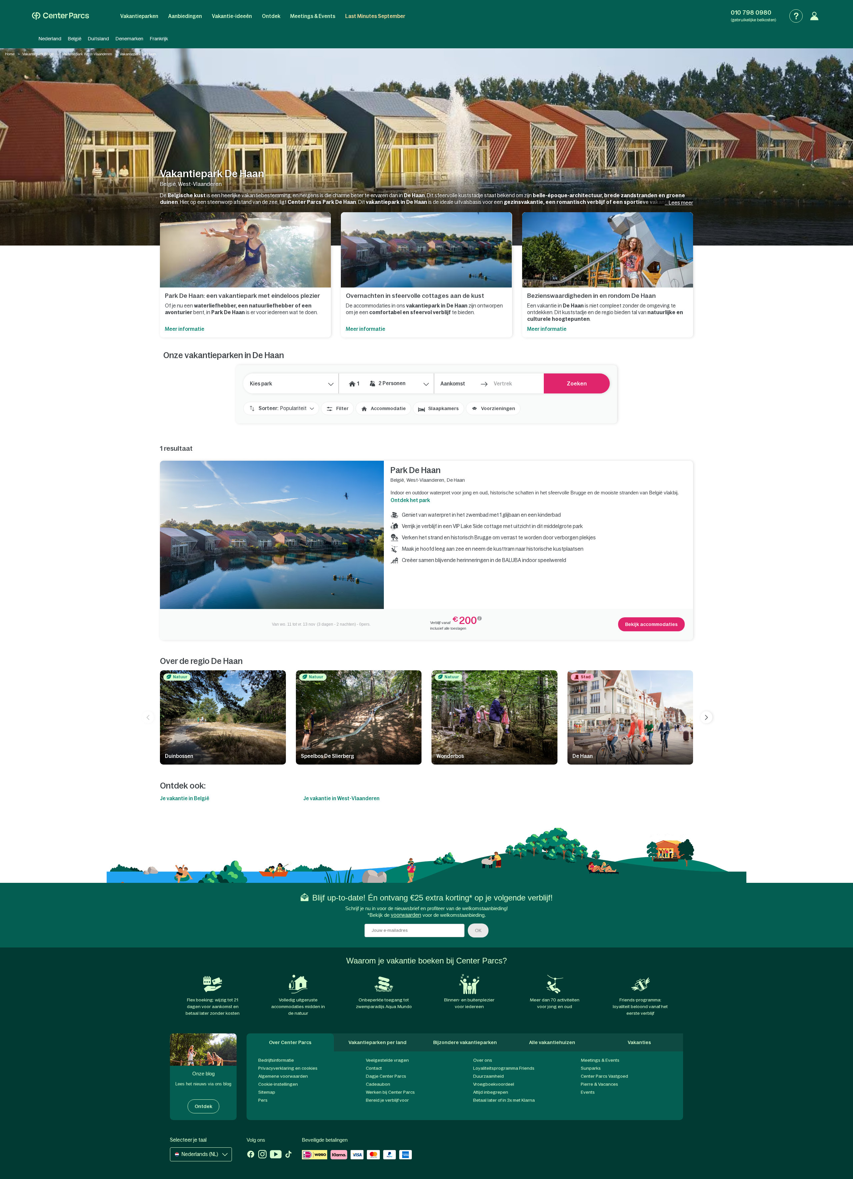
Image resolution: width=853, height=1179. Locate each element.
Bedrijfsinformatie (276, 1060)
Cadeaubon (378, 1084)
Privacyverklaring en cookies (288, 1068)
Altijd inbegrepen (490, 1092)
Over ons (482, 1060)
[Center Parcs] (60, 16)
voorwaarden (406, 915)
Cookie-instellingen (278, 1084)
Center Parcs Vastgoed (604, 1076)
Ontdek (271, 16)
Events (588, 1092)
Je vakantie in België (184, 798)
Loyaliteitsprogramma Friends (503, 1068)
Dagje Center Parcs (386, 1076)
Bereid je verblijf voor (387, 1100)
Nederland (50, 38)
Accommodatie (388, 408)
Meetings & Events (312, 16)
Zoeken (577, 383)
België (74, 38)
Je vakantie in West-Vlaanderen (341, 798)
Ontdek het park (410, 500)
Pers (263, 1100)
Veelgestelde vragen (387, 1060)
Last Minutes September (375, 16)
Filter (342, 408)
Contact (374, 1068)
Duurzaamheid (488, 1076)
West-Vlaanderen (425, 480)
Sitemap (266, 1092)
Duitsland (98, 38)
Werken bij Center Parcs (390, 1092)
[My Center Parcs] (814, 16)
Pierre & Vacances (599, 1084)
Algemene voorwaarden (283, 1076)
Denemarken (129, 38)
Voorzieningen (498, 408)
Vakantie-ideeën (232, 16)
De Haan (456, 480)
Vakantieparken (139, 16)
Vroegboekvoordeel (493, 1084)
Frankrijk (159, 38)
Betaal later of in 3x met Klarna (504, 1100)
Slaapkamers (443, 408)
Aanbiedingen (185, 16)
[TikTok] (288, 1155)
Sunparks (591, 1068)
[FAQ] (796, 16)
